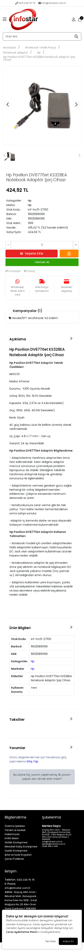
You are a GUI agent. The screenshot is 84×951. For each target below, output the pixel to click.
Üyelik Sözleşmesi (16, 850)
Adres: (9, 892)
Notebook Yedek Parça (40, 47)
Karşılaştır (14, 271)
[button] (4, 19)
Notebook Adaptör (15, 52)
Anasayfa (9, 47)
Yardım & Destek (15, 830)
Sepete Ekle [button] (34, 253)
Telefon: (10, 880)
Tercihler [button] (50, 941)
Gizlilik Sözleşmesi (16, 842)
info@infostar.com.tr (54, 3)
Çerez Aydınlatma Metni (21, 931)
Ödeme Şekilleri (15, 826)
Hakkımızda (12, 834)
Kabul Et (68, 941)
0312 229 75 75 (26, 3)
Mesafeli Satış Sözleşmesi (21, 846)
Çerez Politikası (14, 859)
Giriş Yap (32, 761)
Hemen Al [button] (42, 262)
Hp (39, 52)
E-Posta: (10, 884)
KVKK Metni (12, 838)
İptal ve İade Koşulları (18, 855)
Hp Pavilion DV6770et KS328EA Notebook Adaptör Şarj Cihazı (39, 58)
